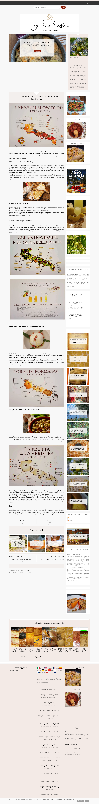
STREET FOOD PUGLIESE (51, 786)
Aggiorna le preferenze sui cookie (76, 739)
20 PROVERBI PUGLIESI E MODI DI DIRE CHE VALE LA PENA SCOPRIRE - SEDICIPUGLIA (78, 341)
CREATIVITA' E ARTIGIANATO (49, 702)
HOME (2, 3)
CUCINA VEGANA (41, 715)
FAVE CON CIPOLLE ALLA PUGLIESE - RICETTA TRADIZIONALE (76, 295)
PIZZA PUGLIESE (56, 752)
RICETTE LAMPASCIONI (54, 776)
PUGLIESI (55, 760)
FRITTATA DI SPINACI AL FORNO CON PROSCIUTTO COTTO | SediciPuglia (76, 302)
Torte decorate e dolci (43, 794)
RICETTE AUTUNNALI (44, 765)
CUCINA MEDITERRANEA (45, 710)
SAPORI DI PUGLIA (18, 3)
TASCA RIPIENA (49, 789)
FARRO (41, 731)
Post (70, 517)
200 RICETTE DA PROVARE (46, 689)
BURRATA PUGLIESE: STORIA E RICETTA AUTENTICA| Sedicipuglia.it (21, 560)
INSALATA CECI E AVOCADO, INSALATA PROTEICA (52, 560)
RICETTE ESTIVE (54, 773)
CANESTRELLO (44, 694)
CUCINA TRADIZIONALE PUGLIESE (49, 705)
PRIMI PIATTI (44, 755)
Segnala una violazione (71, 744)
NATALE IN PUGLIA (50, 3)
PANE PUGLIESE (44, 747)
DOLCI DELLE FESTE (44, 723)
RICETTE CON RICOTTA (54, 765)
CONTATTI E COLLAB (73, 3)
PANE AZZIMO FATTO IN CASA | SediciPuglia (84, 651)
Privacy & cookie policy (70, 752)
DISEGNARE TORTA (49, 718)
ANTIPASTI (55, 689)
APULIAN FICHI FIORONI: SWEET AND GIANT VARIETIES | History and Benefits (77, 466)
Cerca (63, 7)
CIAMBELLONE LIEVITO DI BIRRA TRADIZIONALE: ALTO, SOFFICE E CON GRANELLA (78, 448)
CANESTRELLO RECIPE (53, 694)
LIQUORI (43, 744)
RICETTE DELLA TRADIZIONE (49, 768)
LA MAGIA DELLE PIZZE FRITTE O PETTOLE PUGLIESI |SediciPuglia (78, 377)
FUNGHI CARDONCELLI (54, 731)
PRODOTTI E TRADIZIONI (55, 524)
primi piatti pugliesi (53, 755)
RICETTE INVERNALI (44, 776)
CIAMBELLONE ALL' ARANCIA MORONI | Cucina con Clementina (30, 651)
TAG (58, 786)
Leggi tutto (37, 52)
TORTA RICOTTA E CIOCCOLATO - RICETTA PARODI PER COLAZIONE (76, 651)
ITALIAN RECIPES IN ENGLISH (49, 739)
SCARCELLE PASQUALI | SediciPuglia (53, 650)
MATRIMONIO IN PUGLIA (52, 744)
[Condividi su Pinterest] (24, 523)
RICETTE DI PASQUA (45, 773)
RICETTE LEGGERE (44, 778)
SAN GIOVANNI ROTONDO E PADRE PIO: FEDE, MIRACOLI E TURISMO (77, 412)
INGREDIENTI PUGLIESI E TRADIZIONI (47, 736)
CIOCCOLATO (43, 697)
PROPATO (58, 757)
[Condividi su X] (20, 523)
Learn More (80, 800)
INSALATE (58, 736)
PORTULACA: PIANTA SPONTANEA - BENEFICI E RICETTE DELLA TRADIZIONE (78, 430)
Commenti (71, 520)
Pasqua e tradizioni (53, 747)
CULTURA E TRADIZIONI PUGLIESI (54, 715)
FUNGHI (46, 731)
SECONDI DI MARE (54, 781)
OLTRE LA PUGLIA (40, 3)
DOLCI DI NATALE (45, 726)
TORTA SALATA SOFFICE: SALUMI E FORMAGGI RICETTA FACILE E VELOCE (75, 322)
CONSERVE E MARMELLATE (53, 697)
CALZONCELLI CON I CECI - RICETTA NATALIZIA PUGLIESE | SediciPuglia (45, 652)
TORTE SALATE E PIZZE (56, 794)
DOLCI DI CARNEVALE (54, 723)
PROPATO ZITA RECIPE (46, 760)
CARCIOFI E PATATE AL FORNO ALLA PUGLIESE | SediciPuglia (75, 308)
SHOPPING (42, 786)
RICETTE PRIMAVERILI (54, 778)
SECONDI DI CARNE (45, 781)
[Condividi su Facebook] (22, 523)
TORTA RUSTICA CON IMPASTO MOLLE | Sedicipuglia (15, 652)
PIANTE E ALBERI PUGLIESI (45, 752)
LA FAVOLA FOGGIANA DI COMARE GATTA (78, 394)
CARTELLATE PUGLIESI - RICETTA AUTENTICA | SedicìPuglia (78, 359)
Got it (86, 800)
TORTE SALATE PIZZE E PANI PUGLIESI (49, 797)
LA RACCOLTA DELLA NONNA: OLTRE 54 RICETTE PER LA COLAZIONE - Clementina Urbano (38, 653)
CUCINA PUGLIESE (29, 3)
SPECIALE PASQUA (61, 3)
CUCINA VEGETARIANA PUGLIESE (49, 707)
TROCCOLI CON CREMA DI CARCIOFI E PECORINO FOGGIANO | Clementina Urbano (37, 44)
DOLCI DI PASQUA (54, 726)
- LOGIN (77, 752)
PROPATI (53, 757)
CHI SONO (8, 3)
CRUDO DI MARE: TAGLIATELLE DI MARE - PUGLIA (77, 484)
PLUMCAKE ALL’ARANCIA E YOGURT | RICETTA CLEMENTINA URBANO (77, 502)
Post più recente (17, 556)
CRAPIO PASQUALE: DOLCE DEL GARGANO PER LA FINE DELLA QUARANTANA (78, 537)
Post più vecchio (56, 556)
